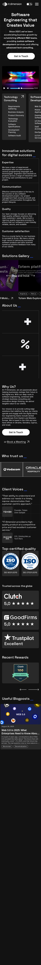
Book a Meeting (16, 441)
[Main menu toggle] (37, 4)
